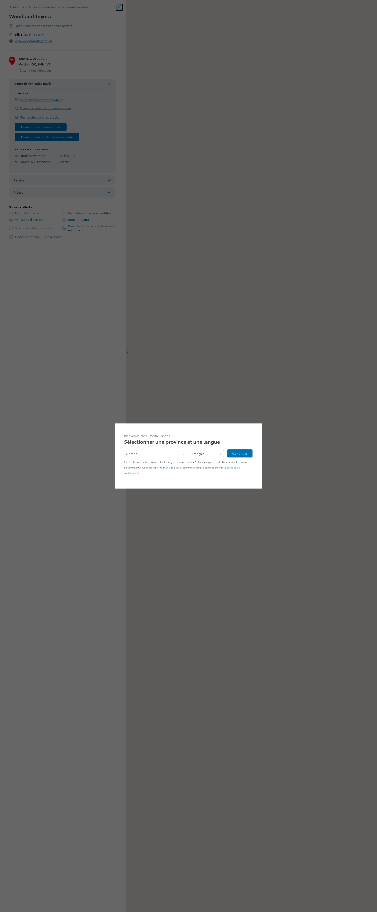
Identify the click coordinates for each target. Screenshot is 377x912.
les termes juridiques (167, 467)
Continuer (239, 454)
